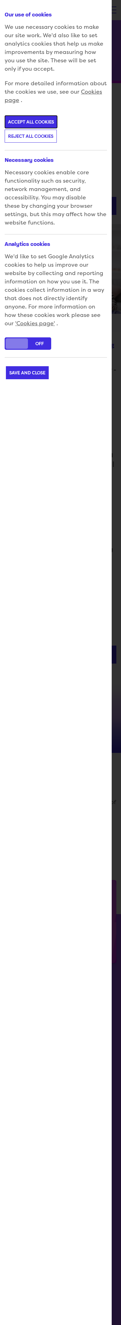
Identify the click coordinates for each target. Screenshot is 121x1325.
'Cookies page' (35, 323)
